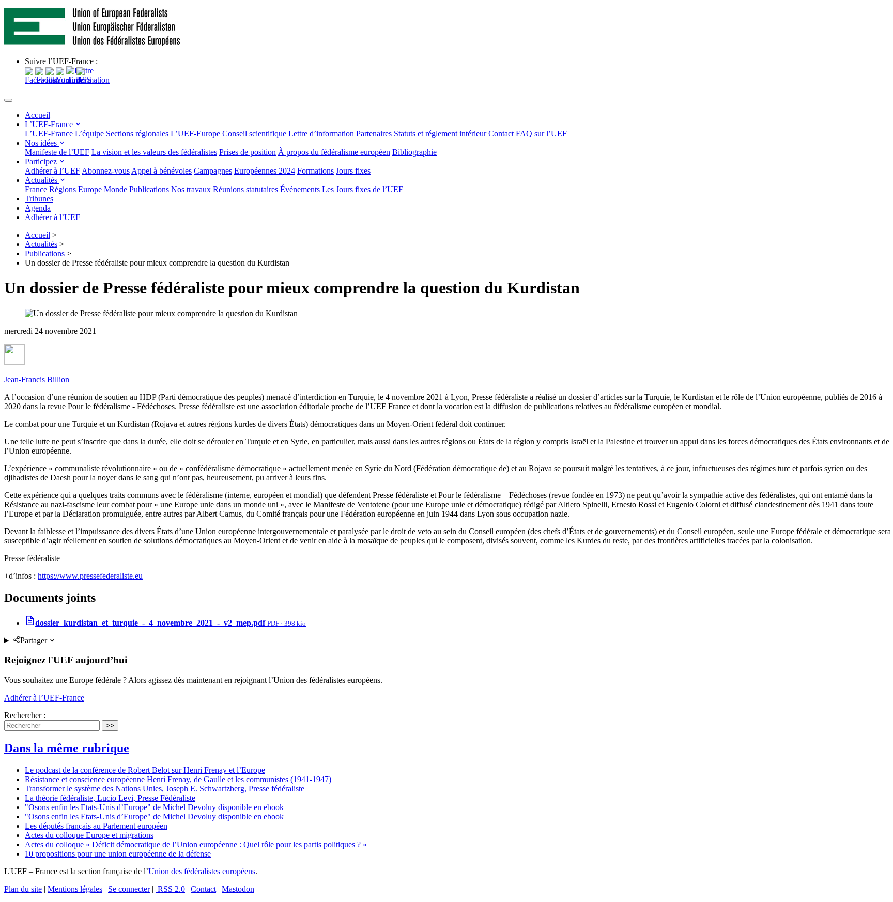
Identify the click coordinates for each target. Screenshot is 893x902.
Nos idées (42, 142)
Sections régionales (137, 133)
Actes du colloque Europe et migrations (89, 835)
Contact (501, 133)
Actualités (42, 180)
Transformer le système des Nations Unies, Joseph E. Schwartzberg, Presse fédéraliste (164, 788)
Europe (90, 189)
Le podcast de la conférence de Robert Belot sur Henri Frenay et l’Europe (145, 770)
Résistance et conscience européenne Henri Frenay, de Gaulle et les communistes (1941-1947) (178, 779)
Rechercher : (24, 715)
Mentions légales (75, 888)
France (36, 189)
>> (110, 725)
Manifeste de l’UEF (57, 152)
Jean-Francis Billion (36, 379)
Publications (149, 189)
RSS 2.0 (170, 888)
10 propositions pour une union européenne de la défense (118, 853)
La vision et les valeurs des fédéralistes (154, 152)
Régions (62, 189)
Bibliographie (414, 152)
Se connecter (129, 888)
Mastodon (238, 888)
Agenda (38, 208)
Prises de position (247, 152)
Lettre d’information (321, 133)
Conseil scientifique (254, 133)
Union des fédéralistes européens (201, 871)
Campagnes (213, 170)
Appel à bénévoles (161, 170)
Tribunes (39, 198)
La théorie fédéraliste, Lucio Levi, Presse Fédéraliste (110, 798)
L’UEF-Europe (195, 133)
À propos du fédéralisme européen (334, 152)
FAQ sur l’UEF (541, 133)
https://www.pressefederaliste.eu (90, 575)
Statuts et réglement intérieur (440, 133)
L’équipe (89, 133)
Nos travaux (191, 189)
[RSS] (83, 79)
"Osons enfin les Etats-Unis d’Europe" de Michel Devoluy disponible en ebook (154, 807)
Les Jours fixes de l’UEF (362, 189)
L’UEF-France (50, 124)
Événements (300, 189)
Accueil (37, 115)
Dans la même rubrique (66, 748)
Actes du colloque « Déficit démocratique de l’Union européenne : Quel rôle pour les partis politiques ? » (196, 844)
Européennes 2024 (264, 170)
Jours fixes (353, 170)
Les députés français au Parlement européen (96, 825)
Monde (115, 189)
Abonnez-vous (106, 170)
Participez (42, 161)
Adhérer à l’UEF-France (44, 697)
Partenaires (374, 133)
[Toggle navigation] (8, 100)
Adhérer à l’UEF (52, 170)
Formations (315, 170)
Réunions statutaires (245, 189)
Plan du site (23, 888)
